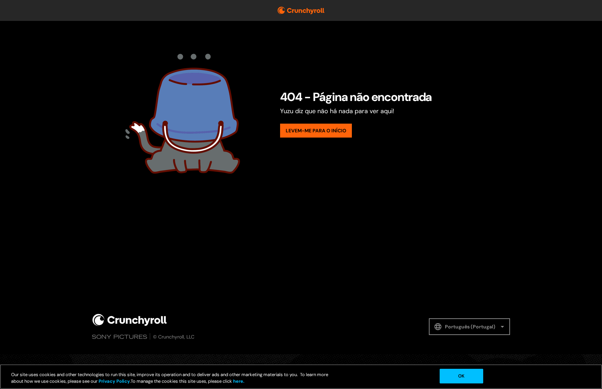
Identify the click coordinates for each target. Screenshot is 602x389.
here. (238, 381)
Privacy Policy (114, 381)
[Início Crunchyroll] (129, 319)
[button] (469, 326)
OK (461, 376)
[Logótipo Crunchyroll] (301, 10)
